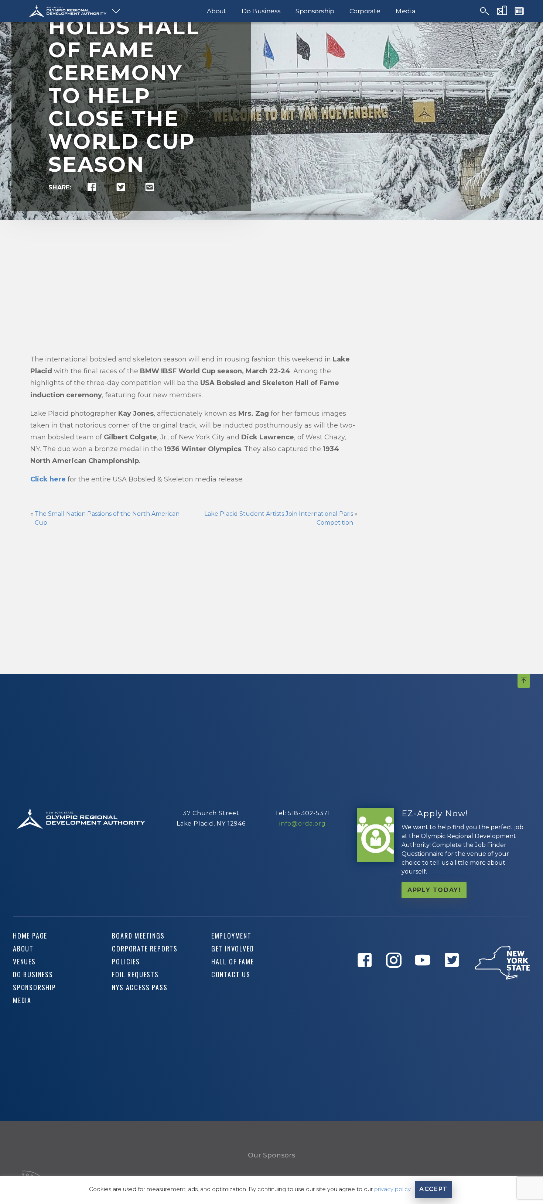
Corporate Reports (145, 948)
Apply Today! (434, 889)
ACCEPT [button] (433, 1189)
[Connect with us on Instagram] (395, 976)
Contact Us (230, 974)
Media (405, 11)
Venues (24, 961)
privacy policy (392, 1189)
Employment (231, 936)
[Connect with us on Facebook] (366, 976)
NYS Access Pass (139, 987)
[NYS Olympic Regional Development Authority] (67, 11)
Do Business (261, 11)
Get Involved (232, 948)
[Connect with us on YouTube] (424, 976)
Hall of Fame (232, 961)
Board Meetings (138, 936)
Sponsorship (315, 11)
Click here (48, 479)
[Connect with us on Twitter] (453, 976)
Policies (126, 961)
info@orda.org (302, 823)
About (216, 11)
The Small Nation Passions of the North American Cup (107, 518)
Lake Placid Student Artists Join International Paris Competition (278, 518)
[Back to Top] (524, 681)
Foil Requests (135, 974)
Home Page (30, 936)
